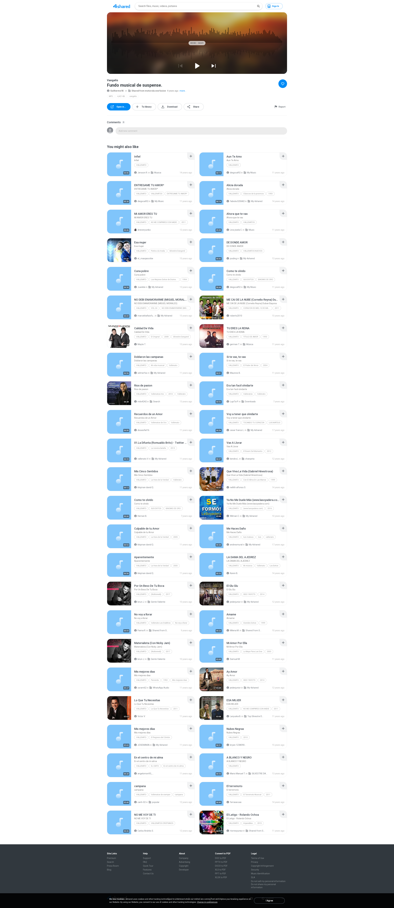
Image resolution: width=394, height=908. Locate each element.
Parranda (155, 680)
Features (147, 869)
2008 (166, 337)
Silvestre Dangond (177, 251)
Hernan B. (142, 516)
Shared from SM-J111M (160, 630)
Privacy (254, 862)
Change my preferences (207, 902)
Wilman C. (234, 516)
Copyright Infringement (262, 866)
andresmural (236, 544)
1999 (273, 480)
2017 (168, 594)
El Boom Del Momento (252, 451)
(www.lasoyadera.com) (253, 508)
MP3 (111, 96)
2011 (183, 222)
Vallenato (141, 165)
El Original (155, 337)
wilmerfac (142, 373)
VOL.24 (154, 308)
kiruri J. (141, 602)
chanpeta (249, 459)
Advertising (184, 862)
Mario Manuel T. (237, 773)
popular (155, 802)
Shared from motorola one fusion (149, 91)
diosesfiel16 (143, 430)
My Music (251, 172)
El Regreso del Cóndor (160, 737)
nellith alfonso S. (238, 487)
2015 (259, 823)
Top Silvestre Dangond (255, 716)
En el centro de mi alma (173, 766)
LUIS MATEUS (274, 423)
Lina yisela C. (236, 230)
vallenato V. (143, 459)
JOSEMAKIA (144, 745)
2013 (173, 448)
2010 (170, 394)
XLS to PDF (220, 869)
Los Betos (274, 566)
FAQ (145, 862)
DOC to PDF (220, 858)
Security (255, 869)
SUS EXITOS (248, 279)
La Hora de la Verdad (160, 480)
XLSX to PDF (221, 877)
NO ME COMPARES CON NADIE (164, 222)
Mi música (247, 566)
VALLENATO (141, 194)
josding (233, 258)
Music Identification (260, 873)
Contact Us (148, 873)
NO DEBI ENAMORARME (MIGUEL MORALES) (176, 308)
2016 (269, 508)
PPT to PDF (220, 873)
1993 (270, 194)
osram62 (142, 687)
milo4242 (142, 401)
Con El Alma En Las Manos (254, 480)
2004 (265, 365)
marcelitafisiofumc (146, 315)
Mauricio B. (235, 373)
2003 (269, 651)
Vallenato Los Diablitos (161, 623)
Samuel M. (235, 659)
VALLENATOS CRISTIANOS (162, 823)
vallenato (234, 537)
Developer (184, 869)
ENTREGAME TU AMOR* (177, 194)
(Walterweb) (156, 594)
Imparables (248, 823)
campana (179, 795)
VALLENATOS (156, 194)
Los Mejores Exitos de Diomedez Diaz (165, 279)
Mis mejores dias (179, 680)
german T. (235, 344)
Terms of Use (257, 858)
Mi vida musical (157, 365)
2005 (175, 537)
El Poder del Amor (250, 365)
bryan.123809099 (238, 745)
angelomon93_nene (146, 773)
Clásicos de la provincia (253, 194)
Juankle (141, 287)
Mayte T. (142, 344)
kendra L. (234, 459)
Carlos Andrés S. (146, 831)
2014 (262, 594)
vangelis (133, 96)
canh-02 (142, 802)
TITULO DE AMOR (250, 337)
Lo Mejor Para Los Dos (252, 651)
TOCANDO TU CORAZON (253, 423)
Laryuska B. (235, 716)
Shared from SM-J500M (257, 831)
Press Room (113, 866)
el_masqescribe (145, 258)
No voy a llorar (181, 623)
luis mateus (248, 537)
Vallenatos (248, 394)
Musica (157, 172)
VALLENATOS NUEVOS (252, 251)
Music (251, 230)
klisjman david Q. (146, 487)
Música (249, 344)
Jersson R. (143, 172)
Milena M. (234, 630)
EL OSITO (155, 766)
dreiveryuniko (144, 230)
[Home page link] (121, 6)
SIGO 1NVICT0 (249, 594)
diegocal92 (235, 172)
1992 (165, 680)
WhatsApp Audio (161, 687)
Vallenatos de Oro (158, 423)
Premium (111, 858)
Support (147, 858)
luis (259, 537)
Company (183, 858)
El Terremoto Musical (252, 795)
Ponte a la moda (158, 251)
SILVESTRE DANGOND (260, 773)
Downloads (250, 401)
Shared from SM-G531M (254, 630)
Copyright (183, 866)
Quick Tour (148, 866)
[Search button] (258, 6)
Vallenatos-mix (157, 394)
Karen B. (234, 573)
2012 (269, 451)
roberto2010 (236, 315)
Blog (109, 869)
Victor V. (141, 716)
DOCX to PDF (221, 866)
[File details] (119, 164)
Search (156, 401)
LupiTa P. (234, 401)
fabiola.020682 (237, 201)
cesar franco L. (237, 430)
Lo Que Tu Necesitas (160, 709)
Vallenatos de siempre (160, 795)
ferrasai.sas (235, 802)
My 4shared (256, 201)
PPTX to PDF (221, 862)
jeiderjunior (235, 602)
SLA (253, 877)
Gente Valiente (158, 602)
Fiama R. (142, 630)
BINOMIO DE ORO (265, 279)
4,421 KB (121, 96)
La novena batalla (158, 448)
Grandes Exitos (249, 623)
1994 (184, 279)
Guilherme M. (117, 91)
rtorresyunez (236, 831)
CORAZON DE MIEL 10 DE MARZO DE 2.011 (257, 308)
